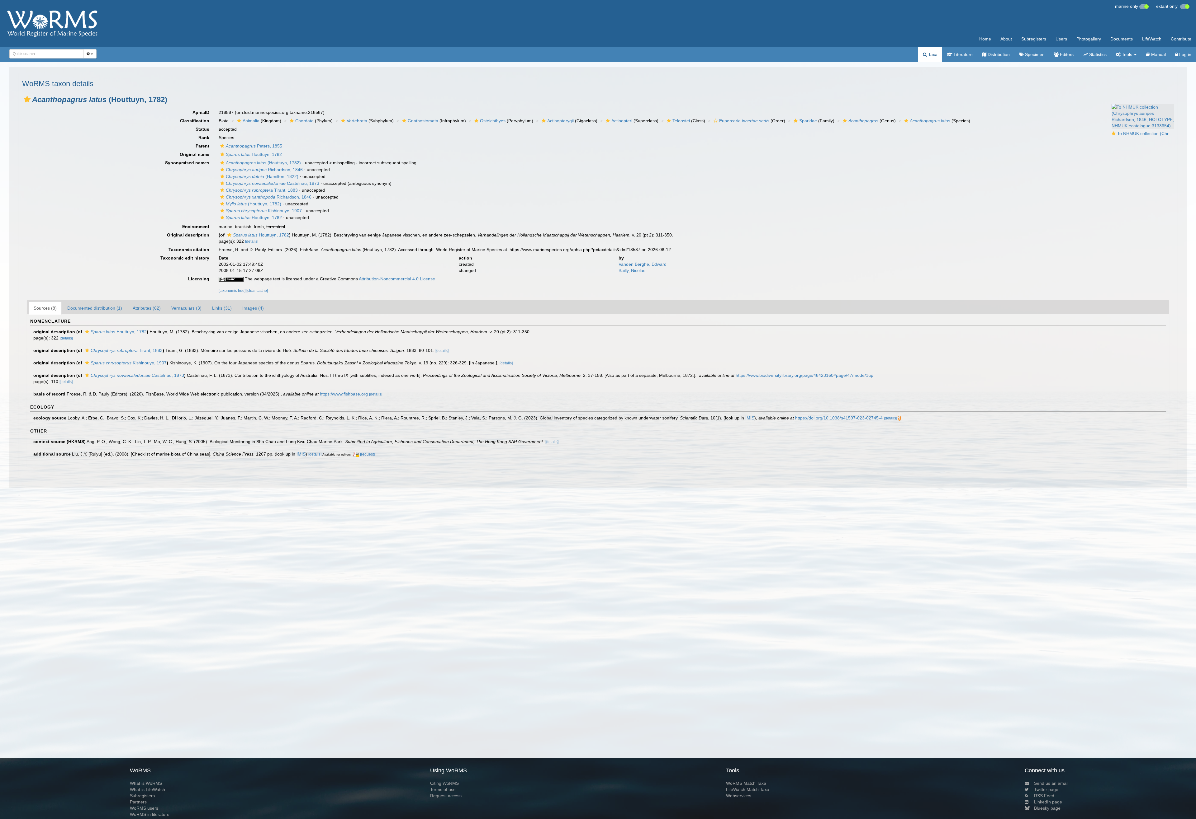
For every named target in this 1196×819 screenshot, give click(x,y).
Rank (203, 137)
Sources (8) (45, 308)
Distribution (998, 54)
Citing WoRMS (444, 783)
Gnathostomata (423, 120)
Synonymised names (187, 162)
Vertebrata (357, 120)
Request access (446, 795)
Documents (1121, 38)
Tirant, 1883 (262, 190)
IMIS (749, 417)
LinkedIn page (1048, 801)
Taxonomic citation (188, 249)
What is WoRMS (146, 783)
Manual (1158, 54)
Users (1061, 38)
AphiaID (200, 112)
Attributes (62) (147, 308)
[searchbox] (44, 53)
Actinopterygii (560, 120)
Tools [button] (1127, 54)
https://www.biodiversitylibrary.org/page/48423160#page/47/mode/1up (804, 375)
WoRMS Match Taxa (746, 783)
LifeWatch (1151, 38)
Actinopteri (621, 120)
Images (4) (253, 308)
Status (202, 129)
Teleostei (681, 120)
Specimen (1034, 54)
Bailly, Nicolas (632, 270)
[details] (251, 241)
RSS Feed (1044, 795)
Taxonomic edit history (184, 257)
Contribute (1181, 38)
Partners (138, 801)
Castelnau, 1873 (272, 183)
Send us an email (1051, 783)
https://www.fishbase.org (344, 393)
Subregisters (1033, 38)
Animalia (251, 120)
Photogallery (1088, 38)
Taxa (932, 54)
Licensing (198, 278)
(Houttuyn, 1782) (263, 162)
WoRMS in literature (149, 814)
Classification (194, 120)
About (1006, 38)
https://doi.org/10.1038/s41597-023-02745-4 (839, 417)
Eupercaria (744, 120)
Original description (188, 234)
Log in (1184, 54)
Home (985, 38)
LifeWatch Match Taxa (747, 789)
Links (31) (222, 308)
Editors (1066, 54)
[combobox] (46, 53)
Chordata (304, 120)
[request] (367, 454)
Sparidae (808, 120)
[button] (27, 99)
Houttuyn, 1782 (254, 154)
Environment (195, 226)
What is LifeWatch (147, 789)
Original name (194, 154)
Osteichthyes (492, 120)
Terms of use (443, 789)
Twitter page (1046, 789)
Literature (962, 54)
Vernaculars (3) (186, 308)
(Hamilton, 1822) (262, 176)
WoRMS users (144, 808)
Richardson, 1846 (264, 169)
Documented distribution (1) (94, 308)
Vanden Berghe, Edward (643, 264)
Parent (202, 145)
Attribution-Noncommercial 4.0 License (397, 278)
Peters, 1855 (254, 145)
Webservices (738, 795)
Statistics (1097, 54)
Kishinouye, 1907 (264, 210)
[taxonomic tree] (232, 290)
